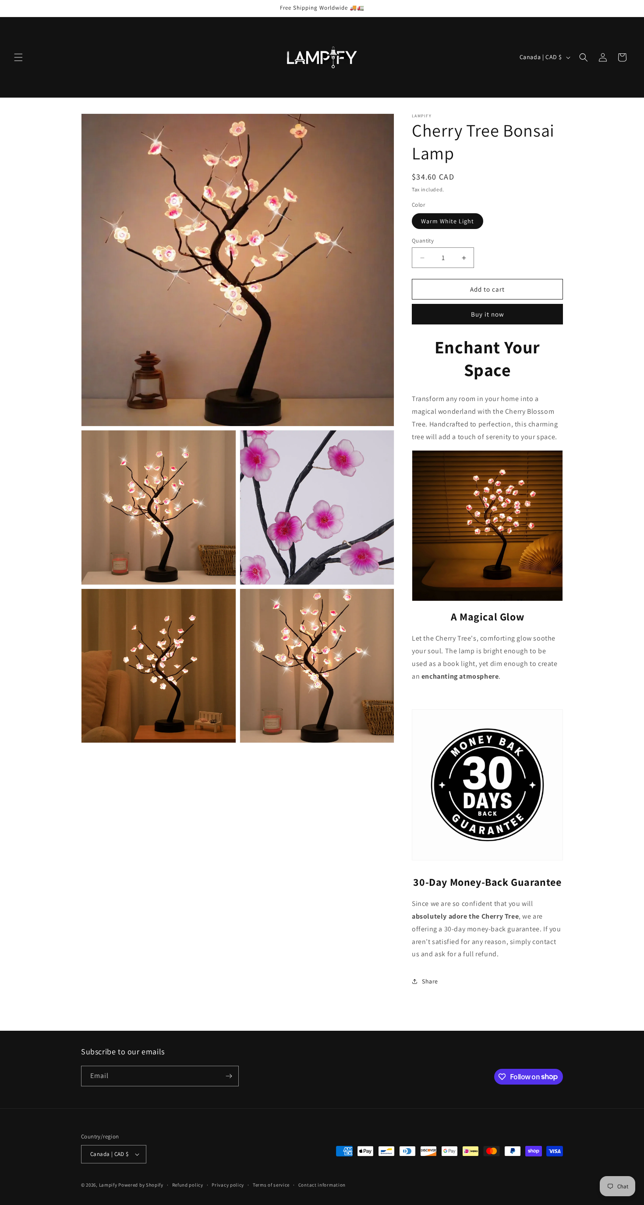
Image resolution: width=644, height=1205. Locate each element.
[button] (18, 57)
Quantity (423, 240)
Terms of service (271, 1185)
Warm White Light (447, 221)
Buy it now (487, 314)
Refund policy (187, 1185)
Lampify (108, 1185)
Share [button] (430, 981)
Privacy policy (228, 1185)
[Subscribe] (228, 1076)
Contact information (322, 1185)
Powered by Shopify (140, 1185)
